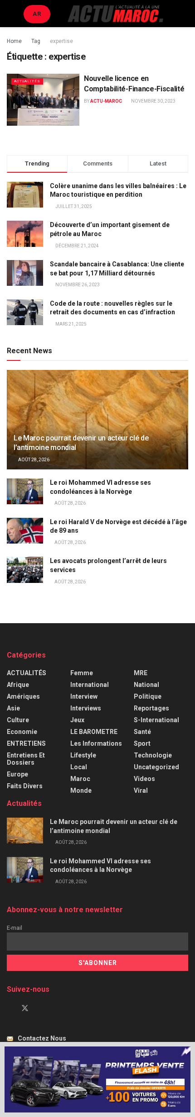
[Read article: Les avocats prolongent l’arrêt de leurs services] (25, 569)
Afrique (18, 684)
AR (37, 13)
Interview (84, 696)
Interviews (85, 708)
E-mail (14, 927)
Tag (35, 41)
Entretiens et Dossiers (26, 759)
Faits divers (25, 786)
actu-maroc (106, 101)
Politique (147, 696)
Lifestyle (83, 755)
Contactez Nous (42, 1038)
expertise (61, 41)
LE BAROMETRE (93, 731)
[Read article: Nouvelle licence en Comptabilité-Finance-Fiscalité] (43, 99)
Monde (81, 790)
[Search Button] (184, 13)
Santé (142, 731)
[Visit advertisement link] (97, 1079)
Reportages (151, 708)
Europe (17, 774)
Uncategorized (156, 767)
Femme (81, 673)
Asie (13, 708)
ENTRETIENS (26, 743)
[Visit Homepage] (115, 14)
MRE (140, 673)
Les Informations (96, 743)
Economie (22, 731)
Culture (18, 720)
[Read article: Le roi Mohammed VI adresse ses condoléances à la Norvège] (25, 491)
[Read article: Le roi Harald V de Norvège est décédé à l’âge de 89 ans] (25, 531)
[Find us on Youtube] (40, 1008)
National (146, 684)
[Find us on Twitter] (25, 1008)
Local (78, 767)
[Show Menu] (11, 13)
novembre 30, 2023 (153, 101)
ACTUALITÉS (27, 81)
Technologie (153, 755)
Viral (141, 790)
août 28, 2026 (33, 459)
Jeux (77, 720)
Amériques (23, 696)
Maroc (80, 778)
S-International (156, 720)
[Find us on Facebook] (9, 1008)
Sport (142, 743)
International (89, 684)
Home (14, 41)
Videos (144, 778)
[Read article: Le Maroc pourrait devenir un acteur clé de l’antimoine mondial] (25, 830)
